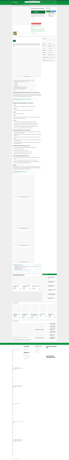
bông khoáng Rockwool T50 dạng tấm (37, 31)
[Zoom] (14, 30)
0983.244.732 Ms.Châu (23, 267)
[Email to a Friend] (34, 34)
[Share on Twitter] (33, 34)
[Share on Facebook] (31, 34)
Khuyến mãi (38, 0)
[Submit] (39, 2)
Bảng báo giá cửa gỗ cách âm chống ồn (16, 315)
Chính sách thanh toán (37, 352)
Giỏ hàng (24, 350)
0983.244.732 (34, 0)
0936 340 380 (16, 421)
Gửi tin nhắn (53, 11)
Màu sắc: (16, 84)
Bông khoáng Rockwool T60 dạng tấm (24, 99)
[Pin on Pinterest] (36, 34)
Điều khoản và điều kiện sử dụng (27, 355)
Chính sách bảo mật (37, 347)
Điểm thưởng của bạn (26, 349)
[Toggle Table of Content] (33, 79)
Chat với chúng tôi (55, 0)
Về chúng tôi (25, 354)
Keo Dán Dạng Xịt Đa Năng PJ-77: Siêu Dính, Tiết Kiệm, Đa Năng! (34, 315)
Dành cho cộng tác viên (48, 0)
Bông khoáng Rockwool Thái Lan (36, 286)
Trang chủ (13, 5)
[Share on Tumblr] (39, 34)
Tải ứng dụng (43, 0)
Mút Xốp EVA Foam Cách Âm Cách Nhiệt (25, 315)
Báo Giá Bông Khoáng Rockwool (16, 286)
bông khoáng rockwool (34, 30)
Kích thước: (16, 83)
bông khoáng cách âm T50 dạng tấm (36, 29)
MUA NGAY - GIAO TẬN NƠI (36, 23)
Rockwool (33, 32)
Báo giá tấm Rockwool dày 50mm (36, 28)
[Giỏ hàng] (56, 3)
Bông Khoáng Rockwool (17, 5)
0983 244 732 (48, 11)
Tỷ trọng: (16, 82)
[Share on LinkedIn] (37, 34)
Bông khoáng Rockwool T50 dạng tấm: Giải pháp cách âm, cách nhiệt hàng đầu (24, 80)
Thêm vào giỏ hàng (35, 21)
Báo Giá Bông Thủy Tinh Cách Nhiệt (51, 315)
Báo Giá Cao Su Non (42, 314)
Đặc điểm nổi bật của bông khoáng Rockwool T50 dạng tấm (21, 81)
